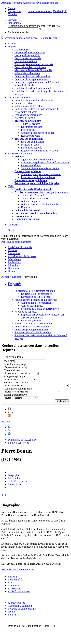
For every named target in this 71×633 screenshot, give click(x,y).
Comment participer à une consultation (41, 174)
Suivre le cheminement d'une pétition (40, 168)
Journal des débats (23, 103)
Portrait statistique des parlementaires (33, 323)
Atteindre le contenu (11, 2)
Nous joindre (14, 22)
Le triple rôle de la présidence (36, 293)
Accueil (12, 43)
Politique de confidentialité (22, 608)
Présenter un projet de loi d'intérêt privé (36, 183)
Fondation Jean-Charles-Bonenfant (32, 88)
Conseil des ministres (32, 305)
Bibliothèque (14, 259)
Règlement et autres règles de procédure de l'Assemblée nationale (36, 110)
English (12, 614)
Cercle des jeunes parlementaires (31, 79)
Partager (5, 421)
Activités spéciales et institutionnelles (40, 204)
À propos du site (16, 602)
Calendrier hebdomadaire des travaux (33, 100)
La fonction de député (25, 61)
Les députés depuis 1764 (27, 55)
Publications (14, 262)
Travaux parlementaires (20, 97)
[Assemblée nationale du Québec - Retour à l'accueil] (29, 38)
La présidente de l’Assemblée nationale (34, 290)
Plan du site (14, 585)
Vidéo (11, 186)
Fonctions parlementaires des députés (33, 64)
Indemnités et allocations (27, 73)
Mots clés (9, 360)
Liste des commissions (32, 141)
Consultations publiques (27, 171)
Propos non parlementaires (28, 114)
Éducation (13, 265)
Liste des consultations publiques (38, 177)
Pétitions (19, 156)
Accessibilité (14, 588)
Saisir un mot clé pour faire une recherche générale (34, 25)
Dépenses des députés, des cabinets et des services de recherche (42, 316)
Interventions (14, 478)
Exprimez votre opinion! (20, 153)
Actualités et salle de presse (22, 256)
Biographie (13, 475)
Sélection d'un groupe (15, 364)
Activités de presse (31, 201)
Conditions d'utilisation (20, 605)
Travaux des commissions (28, 138)
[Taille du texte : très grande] (12, 412)
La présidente (21, 49)
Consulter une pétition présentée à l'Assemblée (45, 162)
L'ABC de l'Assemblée (20, 247)
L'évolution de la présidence (35, 296)
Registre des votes (30, 135)
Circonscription (12, 370)
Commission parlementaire (18, 388)
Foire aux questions (31, 320)
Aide (10, 582)
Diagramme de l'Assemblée (22, 439)
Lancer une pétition (31, 165)
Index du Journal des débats (28, 106)
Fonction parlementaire (16, 382)
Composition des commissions (30, 67)
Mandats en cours (30, 144)
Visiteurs (12, 250)
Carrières (12, 20)
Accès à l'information (19, 591)
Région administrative (15, 394)
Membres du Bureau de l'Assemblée (33, 70)
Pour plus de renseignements (16, 241)
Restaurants (14, 253)
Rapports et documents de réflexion (39, 150)
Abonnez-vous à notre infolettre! (18, 569)
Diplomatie (13, 268)
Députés (12, 46)
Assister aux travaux (25, 117)
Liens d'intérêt (15, 579)
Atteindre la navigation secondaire (40, 2)
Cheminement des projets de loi (37, 132)
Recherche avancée (18, 32)
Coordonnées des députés (27, 58)
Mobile (11, 611)
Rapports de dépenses (25, 311)
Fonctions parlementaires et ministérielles (35, 299)
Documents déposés (31, 126)
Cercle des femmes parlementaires (32, 76)
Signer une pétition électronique (37, 159)
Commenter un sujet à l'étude (30, 180)
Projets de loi (28, 129)
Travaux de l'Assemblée (27, 120)
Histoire (12, 271)
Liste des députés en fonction (29, 52)
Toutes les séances (30, 123)
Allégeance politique (14, 376)
